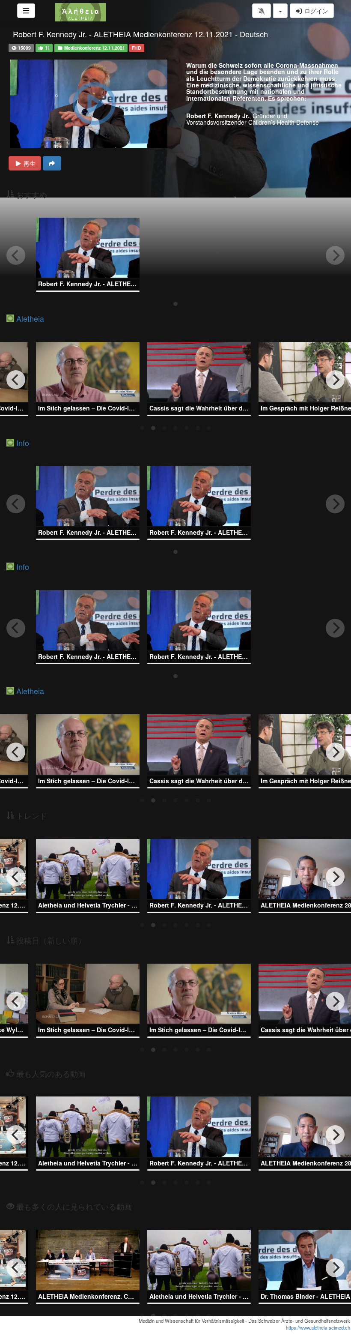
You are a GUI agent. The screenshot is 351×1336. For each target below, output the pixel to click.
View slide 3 (164, 428)
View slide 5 (186, 428)
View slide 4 (175, 428)
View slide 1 (175, 304)
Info (22, 442)
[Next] (335, 379)
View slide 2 (153, 428)
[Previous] (15, 379)
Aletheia (30, 318)
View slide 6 (198, 428)
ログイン (315, 10)
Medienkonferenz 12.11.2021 (94, 48)
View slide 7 (209, 428)
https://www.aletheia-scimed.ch (318, 1327)
